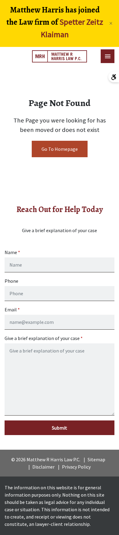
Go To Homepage (59, 149)
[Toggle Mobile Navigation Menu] (107, 56)
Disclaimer (43, 467)
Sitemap (96, 459)
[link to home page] (59, 56)
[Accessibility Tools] (113, 77)
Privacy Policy (76, 467)
